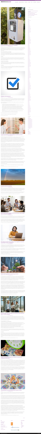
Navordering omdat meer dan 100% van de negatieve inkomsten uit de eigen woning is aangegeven (12, 242)
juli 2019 (28, 101)
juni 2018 (29, 113)
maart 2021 (29, 82)
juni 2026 (29, 22)
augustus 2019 (29, 100)
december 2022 (29, 62)
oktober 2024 (29, 41)
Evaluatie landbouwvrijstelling (6, 186)
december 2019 (29, 96)
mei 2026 (29, 23)
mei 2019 (29, 103)
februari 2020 (29, 94)
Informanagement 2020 (30, 121)
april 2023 (29, 58)
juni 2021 (29, 79)
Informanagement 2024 (30, 125)
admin (2, 46)
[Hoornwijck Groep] (6, 2)
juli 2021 (28, 78)
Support (40, 0)
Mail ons (35, 0)
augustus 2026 (29, 20)
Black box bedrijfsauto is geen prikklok (31, 13)
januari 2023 (29, 61)
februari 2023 (29, 60)
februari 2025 (29, 37)
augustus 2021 (29, 77)
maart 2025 (29, 36)
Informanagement (29, 118)
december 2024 (29, 39)
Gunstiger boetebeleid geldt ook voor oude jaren (32, 12)
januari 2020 (29, 95)
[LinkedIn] (39, 433)
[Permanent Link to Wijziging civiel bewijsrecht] (13, 83)
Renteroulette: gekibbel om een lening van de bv (9, 273)
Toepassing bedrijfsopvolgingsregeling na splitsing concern (12, 134)
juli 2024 (28, 44)
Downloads (29, 117)
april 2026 (29, 24)
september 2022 (29, 65)
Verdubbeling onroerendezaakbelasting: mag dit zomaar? (11, 390)
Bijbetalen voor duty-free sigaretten (31, 15)
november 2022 (29, 63)
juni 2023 (29, 56)
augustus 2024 (29, 43)
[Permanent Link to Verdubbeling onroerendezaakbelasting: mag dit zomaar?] (13, 381)
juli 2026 (28, 21)
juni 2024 (29, 45)
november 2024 (29, 40)
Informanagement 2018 (30, 119)
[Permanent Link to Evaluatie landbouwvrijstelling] (13, 177)
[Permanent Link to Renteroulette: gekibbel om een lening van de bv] (13, 265)
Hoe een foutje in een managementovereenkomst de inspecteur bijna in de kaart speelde (12, 314)
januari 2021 (29, 84)
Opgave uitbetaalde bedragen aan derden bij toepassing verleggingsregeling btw (11, 358)
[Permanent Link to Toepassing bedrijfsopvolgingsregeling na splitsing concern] (13, 126)
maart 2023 (29, 59)
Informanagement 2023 (10, 46)
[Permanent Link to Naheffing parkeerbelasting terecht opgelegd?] (13, 25)
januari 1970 (29, 114)
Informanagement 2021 (30, 122)
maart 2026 (29, 25)
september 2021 (29, 76)
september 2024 (29, 42)
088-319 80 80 (38, 0)
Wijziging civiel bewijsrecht (6, 96)
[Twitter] (38, 433)
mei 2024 (29, 46)
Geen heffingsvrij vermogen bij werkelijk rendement (32, 14)
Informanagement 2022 (30, 123)
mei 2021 (29, 80)
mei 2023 (29, 57)
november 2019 (29, 97)
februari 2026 (29, 26)
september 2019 (29, 99)
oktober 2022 (29, 64)
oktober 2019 (29, 98)
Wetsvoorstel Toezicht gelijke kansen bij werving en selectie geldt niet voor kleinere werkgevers (12, 214)
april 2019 (29, 104)
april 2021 (29, 81)
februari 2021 (29, 83)
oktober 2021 (29, 75)
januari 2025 (29, 38)
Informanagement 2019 (30, 120)
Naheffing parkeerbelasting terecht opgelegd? (9, 45)
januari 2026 (29, 27)
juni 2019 (29, 102)
